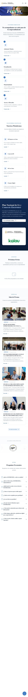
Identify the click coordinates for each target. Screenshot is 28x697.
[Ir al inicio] (7, 3)
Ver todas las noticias (13, 429)
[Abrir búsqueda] (23, 3)
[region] (14, 11)
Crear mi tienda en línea (8, 220)
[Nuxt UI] (7, 3)
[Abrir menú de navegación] (25, 3)
